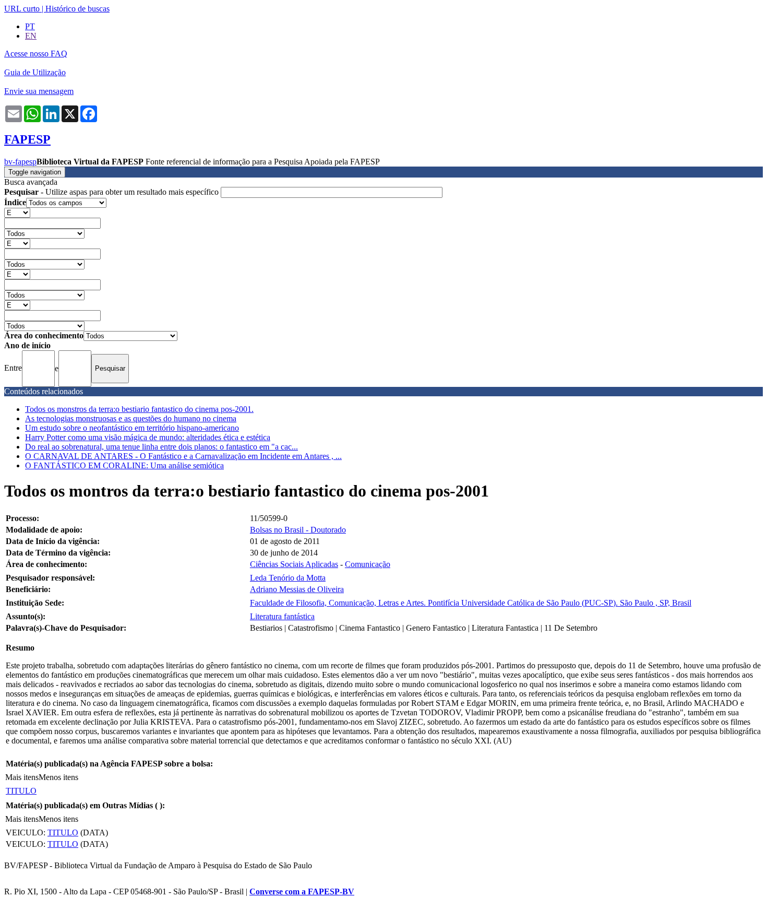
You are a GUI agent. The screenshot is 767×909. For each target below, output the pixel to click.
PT (30, 26)
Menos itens (58, 777)
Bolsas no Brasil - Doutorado (298, 529)
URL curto (22, 8)
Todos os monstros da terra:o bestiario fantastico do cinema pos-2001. (139, 409)
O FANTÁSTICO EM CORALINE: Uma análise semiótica (124, 465)
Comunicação (367, 564)
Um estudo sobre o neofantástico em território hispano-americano (132, 427)
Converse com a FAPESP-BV (301, 891)
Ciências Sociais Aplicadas (294, 564)
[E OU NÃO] (17, 212)
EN (31, 35)
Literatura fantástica (282, 616)
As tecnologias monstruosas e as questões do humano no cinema (130, 418)
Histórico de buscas (77, 8)
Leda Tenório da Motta (288, 577)
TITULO (21, 790)
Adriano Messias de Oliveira (297, 589)
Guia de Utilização (35, 72)
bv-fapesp (20, 161)
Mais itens (22, 777)
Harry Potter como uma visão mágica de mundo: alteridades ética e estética (147, 437)
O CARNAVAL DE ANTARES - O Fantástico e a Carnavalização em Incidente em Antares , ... (183, 456)
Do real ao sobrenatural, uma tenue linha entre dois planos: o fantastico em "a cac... (161, 446)
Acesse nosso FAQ (35, 53)
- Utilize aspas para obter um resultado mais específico (112, 191)
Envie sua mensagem (39, 91)
